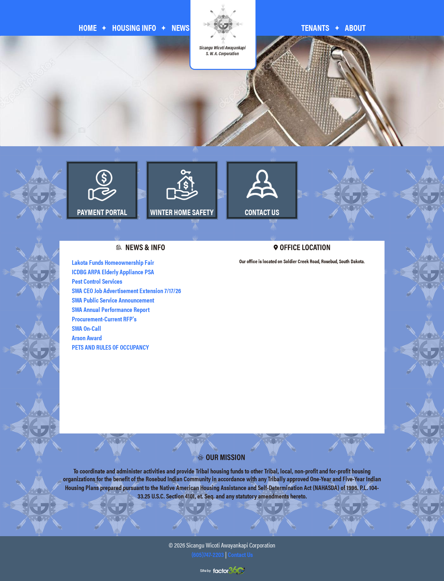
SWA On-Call (86, 328)
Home (88, 27)
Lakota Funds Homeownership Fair (113, 262)
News (180, 27)
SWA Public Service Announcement (113, 299)
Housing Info (134, 27)
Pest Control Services (97, 281)
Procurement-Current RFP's (104, 318)
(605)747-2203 (207, 554)
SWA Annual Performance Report (111, 309)
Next (437, 91)
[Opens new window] (222, 570)
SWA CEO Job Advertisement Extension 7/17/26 (126, 290)
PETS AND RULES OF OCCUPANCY (110, 347)
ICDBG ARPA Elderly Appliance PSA (113, 271)
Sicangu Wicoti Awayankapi (223, 30)
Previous (6, 91)
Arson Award (87, 337)
